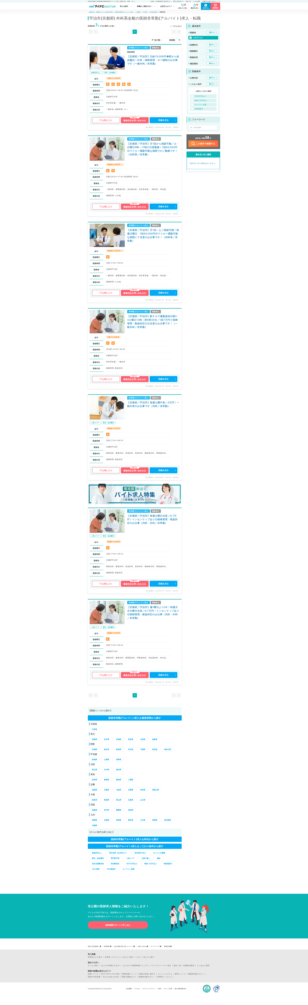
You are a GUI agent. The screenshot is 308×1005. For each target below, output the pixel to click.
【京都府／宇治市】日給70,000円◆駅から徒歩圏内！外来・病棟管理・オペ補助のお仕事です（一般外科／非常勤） (153, 60)
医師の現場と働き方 (147, 974)
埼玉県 (130, 749)
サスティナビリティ (149, 988)
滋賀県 (94, 790)
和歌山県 (155, 790)
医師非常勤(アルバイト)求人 (124, 12)
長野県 (118, 759)
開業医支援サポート (196, 974)
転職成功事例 (188, 965)
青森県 (94, 739)
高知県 (130, 810)
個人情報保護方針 (180, 988)
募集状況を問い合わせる (134, 120)
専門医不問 (115, 858)
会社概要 (129, 988)
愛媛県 (118, 810)
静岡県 (106, 780)
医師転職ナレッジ (129, 974)
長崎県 (118, 820)
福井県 (118, 769)
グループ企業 (168, 988)
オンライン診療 (129, 869)
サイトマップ (155, 946)
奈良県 (142, 790)
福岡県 (94, 820)
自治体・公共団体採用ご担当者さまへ (161, 1)
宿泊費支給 (115, 864)
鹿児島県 (167, 820)
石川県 (106, 769)
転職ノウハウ (93, 974)
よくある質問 (196, 1)
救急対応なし (97, 853)
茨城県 (94, 749)
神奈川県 (167, 749)
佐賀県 (106, 820)
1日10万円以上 (131, 864)
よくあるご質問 (203, 965)
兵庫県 (130, 790)
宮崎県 (154, 820)
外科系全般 (153, 12)
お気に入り (107, 120)
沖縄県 (94, 825)
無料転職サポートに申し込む (117, 925)
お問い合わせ (142, 946)
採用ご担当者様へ (93, 946)
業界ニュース (180, 974)
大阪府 (118, 790)
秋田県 (130, 739)
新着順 (172, 40)
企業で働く (146, 858)
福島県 (154, 739)
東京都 (154, 749)
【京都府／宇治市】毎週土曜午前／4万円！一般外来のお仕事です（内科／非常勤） (153, 404)
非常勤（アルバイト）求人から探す (119, 957)
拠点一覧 (188, 1)
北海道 (94, 729)
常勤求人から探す (95, 957)
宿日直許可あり (140, 853)
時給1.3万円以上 (150, 864)
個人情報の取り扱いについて (123, 946)
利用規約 (107, 946)
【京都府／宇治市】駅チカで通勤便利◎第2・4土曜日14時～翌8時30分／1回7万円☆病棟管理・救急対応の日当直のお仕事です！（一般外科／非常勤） (153, 322)
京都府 (138, 12)
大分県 (142, 820)
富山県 (94, 769)
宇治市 (145, 12)
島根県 (106, 800)
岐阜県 (94, 780)
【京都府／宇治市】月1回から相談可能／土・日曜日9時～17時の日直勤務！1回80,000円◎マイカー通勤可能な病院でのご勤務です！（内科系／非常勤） (153, 149)
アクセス (137, 988)
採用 (159, 988)
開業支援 (167, 946)
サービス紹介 (93, 965)
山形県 (142, 739)
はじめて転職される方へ (111, 965)
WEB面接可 (111, 869)
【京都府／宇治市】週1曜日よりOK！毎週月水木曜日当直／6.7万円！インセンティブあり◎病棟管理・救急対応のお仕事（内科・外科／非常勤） (153, 612)
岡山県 (118, 800)
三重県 (130, 780)
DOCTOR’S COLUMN (110, 974)
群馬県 (118, 749)
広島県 (130, 800)
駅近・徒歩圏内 (98, 858)
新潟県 (94, 759)
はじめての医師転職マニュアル (136, 965)
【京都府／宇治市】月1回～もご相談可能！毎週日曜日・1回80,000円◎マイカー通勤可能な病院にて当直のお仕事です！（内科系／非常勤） (153, 235)
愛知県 (118, 780)
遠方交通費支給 (98, 864)
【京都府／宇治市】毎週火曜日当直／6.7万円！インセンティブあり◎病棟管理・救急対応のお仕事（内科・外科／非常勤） (152, 519)
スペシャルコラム (165, 974)
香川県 (106, 810)
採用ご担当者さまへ (178, 1)
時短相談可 (168, 864)
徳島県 (94, 810)
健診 (158, 858)
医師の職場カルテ (129, 977)
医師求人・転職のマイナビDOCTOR (101, 12)
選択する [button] (212, 32)
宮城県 (118, 739)
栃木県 (106, 749)
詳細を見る (163, 120)
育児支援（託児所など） (118, 853)
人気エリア (130, 858)
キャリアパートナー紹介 (161, 965)
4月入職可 (96, 869)
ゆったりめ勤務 (159, 853)
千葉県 (142, 749)
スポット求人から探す (145, 957)
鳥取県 (94, 800)
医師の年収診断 (94, 977)
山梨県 (106, 759)
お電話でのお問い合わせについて (211, 1)
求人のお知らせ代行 (111, 977)
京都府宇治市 (198, 38)
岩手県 (106, 739)
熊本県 (130, 820)
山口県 (142, 800)
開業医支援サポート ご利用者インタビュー (156, 977)
